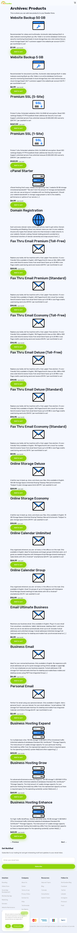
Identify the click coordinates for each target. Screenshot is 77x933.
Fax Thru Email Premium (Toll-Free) (37, 241)
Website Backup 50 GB (27, 18)
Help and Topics (46, 882)
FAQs (23, 901)
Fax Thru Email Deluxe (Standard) (36, 389)
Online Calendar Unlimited (30, 533)
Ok (8, 926)
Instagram (64, 898)
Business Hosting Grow (28, 763)
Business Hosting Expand (30, 723)
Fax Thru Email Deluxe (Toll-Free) (36, 352)
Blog (42, 886)
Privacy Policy (26, 894)
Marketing (5, 900)
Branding (4, 882)
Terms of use (26, 890)
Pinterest (64, 901)
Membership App (7, 896)
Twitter (63, 890)
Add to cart (18, 52)
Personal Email (22, 686)
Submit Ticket (45, 898)
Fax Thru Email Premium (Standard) (38, 278)
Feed (62, 905)
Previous (14, 842)
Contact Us (25, 898)
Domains (4, 903)
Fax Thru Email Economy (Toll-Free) (38, 315)
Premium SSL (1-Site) (26, 134)
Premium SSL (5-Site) (27, 97)
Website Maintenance (8, 907)
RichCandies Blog (66, 882)
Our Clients (25, 909)
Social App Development (6, 891)
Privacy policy (18, 926)
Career (24, 886)
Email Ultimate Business (29, 607)
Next (64, 842)
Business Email (22, 647)
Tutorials (44, 890)
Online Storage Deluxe (27, 464)
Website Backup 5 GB (26, 57)
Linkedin (63, 894)
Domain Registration (26, 210)
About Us (24, 882)
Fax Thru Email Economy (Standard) (38, 427)
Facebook (64, 886)
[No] (24, 913)
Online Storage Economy (29, 498)
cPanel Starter (21, 171)
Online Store (5, 886)
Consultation (45, 894)
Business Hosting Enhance (31, 802)
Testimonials (25, 905)
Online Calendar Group (27, 570)
